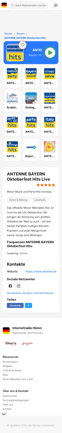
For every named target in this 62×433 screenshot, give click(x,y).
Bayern (21, 33)
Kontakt (7, 408)
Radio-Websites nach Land (18, 379)
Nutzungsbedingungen (16, 400)
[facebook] (10, 285)
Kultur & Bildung (18, 199)
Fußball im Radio (12, 370)
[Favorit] (22, 45)
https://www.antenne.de (40, 271)
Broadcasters (10, 361)
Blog (5, 374)
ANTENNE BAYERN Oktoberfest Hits (25, 37)
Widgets (7, 366)
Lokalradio (40, 199)
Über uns (8, 404)
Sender (8, 33)
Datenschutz (10, 395)
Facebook (15, 305)
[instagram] (18, 285)
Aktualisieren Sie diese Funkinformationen (30, 292)
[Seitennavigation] (55, 5)
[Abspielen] (50, 52)
